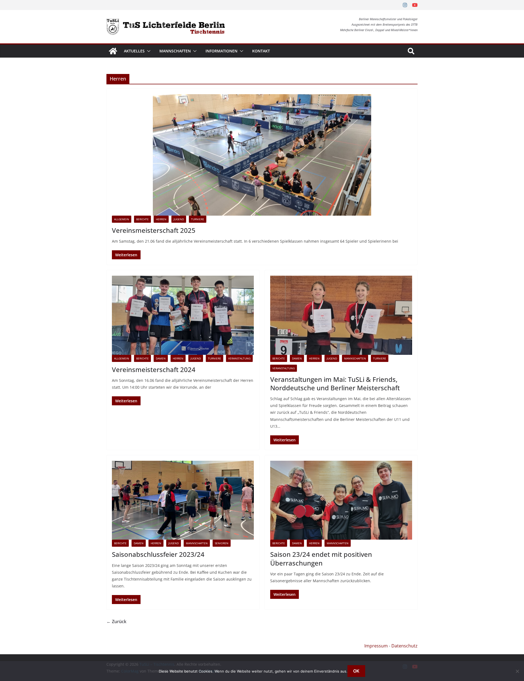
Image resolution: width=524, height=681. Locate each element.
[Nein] (517, 671)
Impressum (376, 646)
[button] (148, 51)
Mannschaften (175, 50)
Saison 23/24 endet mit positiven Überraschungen (321, 558)
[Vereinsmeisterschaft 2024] (183, 315)
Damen (161, 358)
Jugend (179, 219)
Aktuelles (134, 50)
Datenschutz (404, 646)
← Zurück (116, 621)
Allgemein (121, 219)
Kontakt (261, 50)
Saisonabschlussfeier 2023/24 (158, 554)
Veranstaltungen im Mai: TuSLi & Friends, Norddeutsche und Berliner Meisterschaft (335, 383)
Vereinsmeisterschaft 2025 (153, 230)
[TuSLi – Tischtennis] (113, 51)
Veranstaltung (239, 358)
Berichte (142, 219)
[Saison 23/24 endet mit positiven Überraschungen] (341, 500)
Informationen (221, 50)
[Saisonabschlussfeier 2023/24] (183, 500)
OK (356, 671)
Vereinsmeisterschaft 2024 (153, 369)
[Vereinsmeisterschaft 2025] (262, 155)
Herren (161, 219)
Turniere (197, 219)
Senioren (221, 543)
